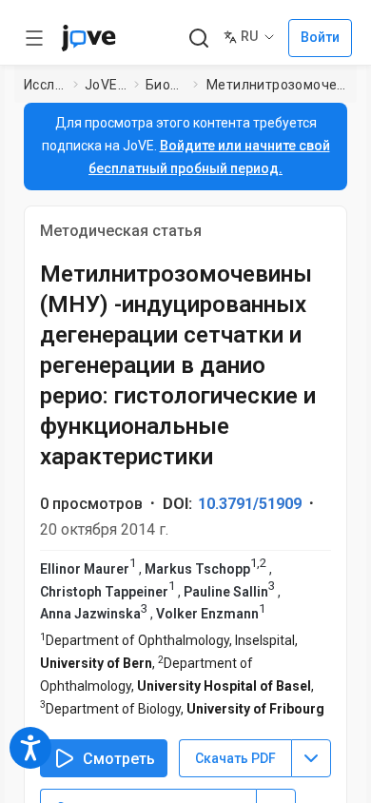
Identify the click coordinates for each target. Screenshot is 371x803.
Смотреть (119, 759)
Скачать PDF (235, 758)
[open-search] (198, 38)
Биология (166, 84)
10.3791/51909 (250, 504)
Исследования (45, 84)
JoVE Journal (106, 84)
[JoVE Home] (88, 38)
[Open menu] (34, 38)
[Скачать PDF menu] (311, 758)
